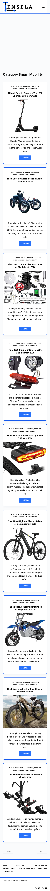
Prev (9, 851)
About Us (20, 865)
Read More (25, 158)
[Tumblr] (46, 888)
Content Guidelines (27, 868)
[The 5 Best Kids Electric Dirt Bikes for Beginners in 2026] (25, 629)
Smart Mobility (31, 89)
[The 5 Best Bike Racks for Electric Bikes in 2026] (25, 797)
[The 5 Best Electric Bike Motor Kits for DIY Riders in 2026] (25, 287)
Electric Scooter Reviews (21, 86)
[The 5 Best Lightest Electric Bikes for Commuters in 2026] (25, 544)
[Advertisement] (25, 40)
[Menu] (43, 7)
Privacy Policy (9, 868)
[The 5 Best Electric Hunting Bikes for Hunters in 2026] (25, 711)
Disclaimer (42, 868)
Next (41, 851)
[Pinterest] (42, 888)
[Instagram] (39, 888)
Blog (5, 865)
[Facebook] (36, 888)
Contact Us (8, 871)
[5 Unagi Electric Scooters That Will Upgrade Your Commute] (25, 116)
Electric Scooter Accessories (21, 258)
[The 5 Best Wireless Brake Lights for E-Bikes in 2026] (25, 458)
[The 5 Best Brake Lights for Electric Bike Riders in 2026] (25, 372)
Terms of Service (40, 865)
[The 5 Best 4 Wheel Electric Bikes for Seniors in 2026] (25, 201)
